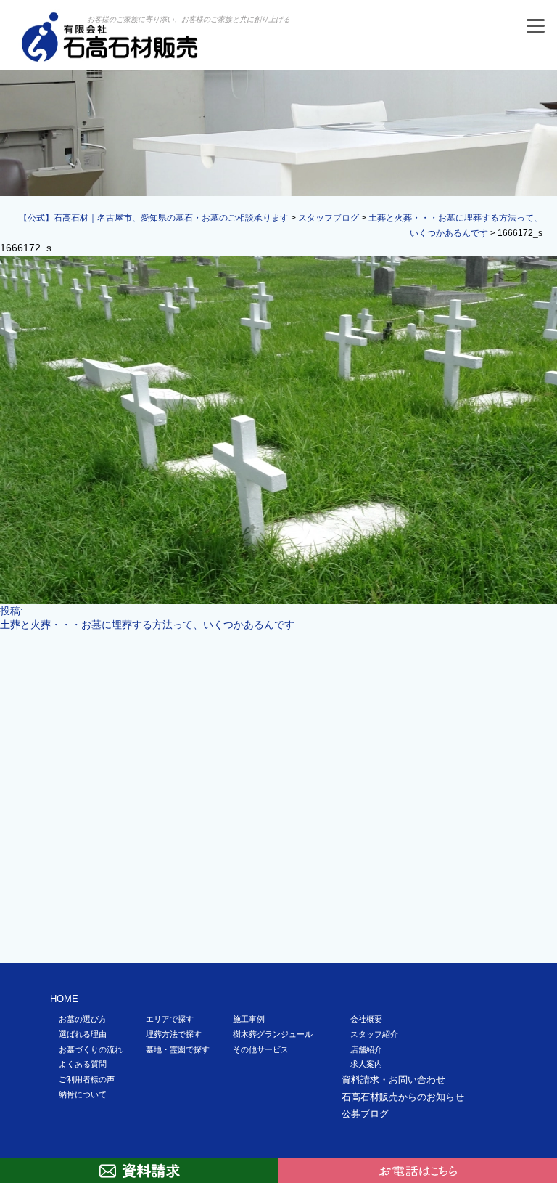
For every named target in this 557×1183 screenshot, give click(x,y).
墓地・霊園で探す (178, 1049)
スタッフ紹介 (374, 1034)
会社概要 (366, 1019)
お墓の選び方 (83, 1019)
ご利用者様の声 (87, 1079)
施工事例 (249, 1019)
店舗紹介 (366, 1049)
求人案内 (366, 1064)
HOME (64, 998)
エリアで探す (170, 1019)
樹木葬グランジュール (273, 1034)
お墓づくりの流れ (91, 1049)
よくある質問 (83, 1064)
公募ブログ (365, 1113)
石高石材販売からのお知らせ (403, 1096)
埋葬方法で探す (174, 1034)
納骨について (83, 1094)
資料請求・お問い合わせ (393, 1079)
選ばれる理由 (83, 1034)
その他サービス (261, 1049)
